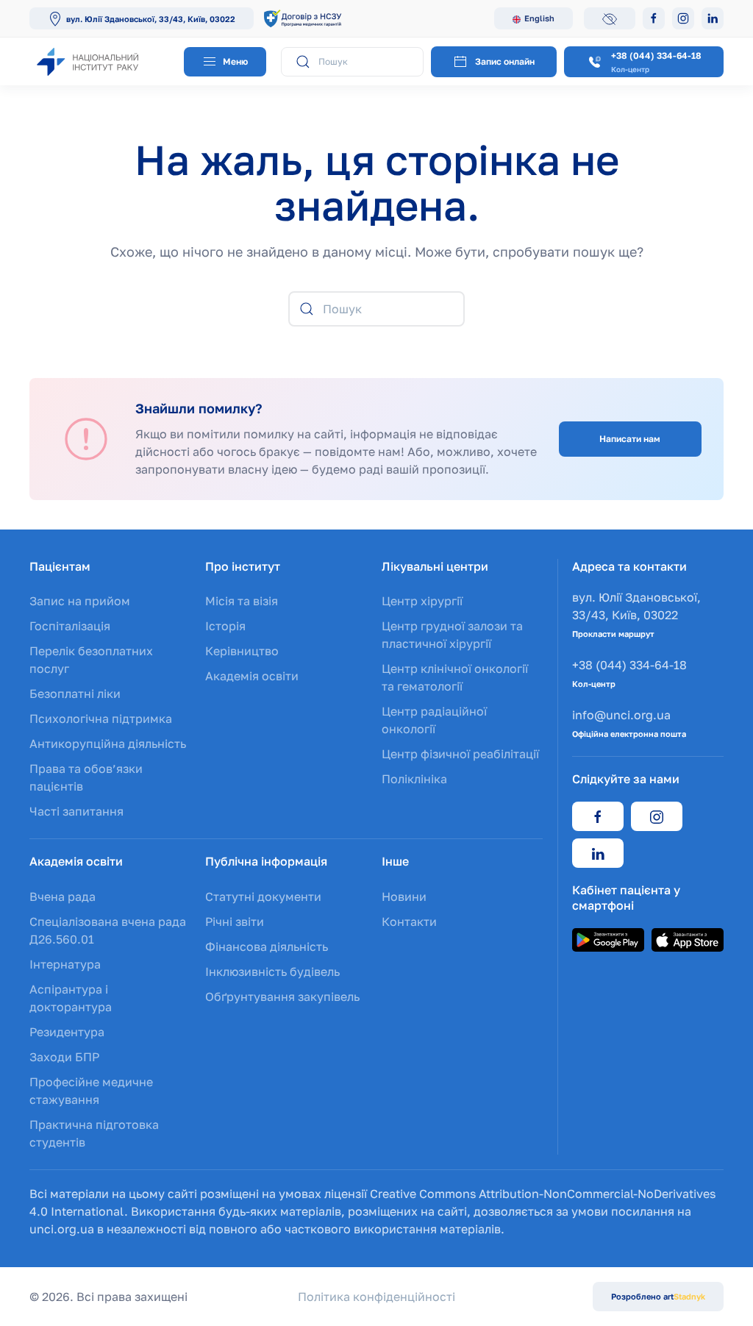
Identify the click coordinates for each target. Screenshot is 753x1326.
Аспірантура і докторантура (70, 998)
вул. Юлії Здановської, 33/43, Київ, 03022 (150, 19)
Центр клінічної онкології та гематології (455, 677)
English (539, 18)
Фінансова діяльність (266, 946)
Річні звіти (234, 921)
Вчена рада (62, 896)
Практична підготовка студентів (94, 1133)
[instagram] (656, 816)
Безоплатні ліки (75, 693)
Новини (404, 896)
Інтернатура (65, 964)
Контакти (409, 921)
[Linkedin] (713, 18)
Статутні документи (263, 896)
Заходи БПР (64, 1056)
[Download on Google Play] (608, 938)
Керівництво (242, 651)
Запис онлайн (505, 61)
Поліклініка (414, 778)
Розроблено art (658, 1296)
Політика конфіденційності (376, 1296)
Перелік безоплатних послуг (91, 660)
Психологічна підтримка (100, 718)
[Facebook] (654, 18)
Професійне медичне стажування (91, 1090)
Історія (225, 626)
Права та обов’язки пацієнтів (86, 777)
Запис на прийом (79, 601)
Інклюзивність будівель (272, 971)
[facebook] (598, 816)
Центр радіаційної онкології (434, 720)
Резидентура (66, 1031)
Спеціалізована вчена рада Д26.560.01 (107, 930)
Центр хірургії (422, 601)
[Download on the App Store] (688, 938)
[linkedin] (598, 853)
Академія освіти (252, 676)
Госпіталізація (69, 626)
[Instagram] (683, 18)
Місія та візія (241, 601)
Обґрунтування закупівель (282, 996)
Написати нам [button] (629, 438)
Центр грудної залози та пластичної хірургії (452, 635)
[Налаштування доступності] (609, 18)
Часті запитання (76, 811)
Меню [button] (234, 61)
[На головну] (102, 61)
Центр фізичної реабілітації (460, 753)
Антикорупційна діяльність (107, 743)
